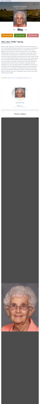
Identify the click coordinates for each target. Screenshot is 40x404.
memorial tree (13, 77)
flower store (29, 77)
